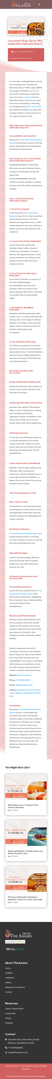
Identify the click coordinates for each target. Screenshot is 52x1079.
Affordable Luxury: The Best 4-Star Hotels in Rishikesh (23, 806)
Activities (9, 1023)
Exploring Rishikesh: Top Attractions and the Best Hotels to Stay (25, 852)
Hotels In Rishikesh (26, 52)
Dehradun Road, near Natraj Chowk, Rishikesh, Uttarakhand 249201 (24, 1041)
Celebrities (9, 977)
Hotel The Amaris (20, 209)
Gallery (8, 982)
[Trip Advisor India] (26, 951)
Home (15, 52)
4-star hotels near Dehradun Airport (23, 533)
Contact (8, 992)
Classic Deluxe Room (14, 1008)
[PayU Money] (26, 943)
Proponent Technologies (36, 1076)
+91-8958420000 (22, 680)
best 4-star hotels (33, 106)
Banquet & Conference (15, 987)
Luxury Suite (10, 1013)
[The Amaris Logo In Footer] (26, 935)
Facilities (9, 973)
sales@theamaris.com (24, 685)
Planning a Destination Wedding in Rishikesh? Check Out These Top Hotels (25, 898)
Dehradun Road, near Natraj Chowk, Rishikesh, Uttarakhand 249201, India (25, 693)
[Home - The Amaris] (21, 4)
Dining (8, 1018)
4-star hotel (29, 97)
